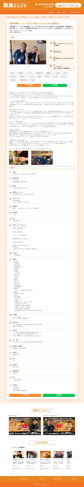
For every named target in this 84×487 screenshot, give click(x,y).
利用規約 (41, 479)
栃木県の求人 (24, 17)
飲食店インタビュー (62, 12)
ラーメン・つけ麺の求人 (34, 17)
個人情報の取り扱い (24, 479)
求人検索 (51, 12)
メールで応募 (29, 85)
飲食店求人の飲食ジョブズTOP (13, 17)
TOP (8, 479)
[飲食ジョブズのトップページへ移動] (15, 5)
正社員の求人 (44, 17)
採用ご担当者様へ (75, 12)
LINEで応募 (55, 85)
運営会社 (74, 479)
